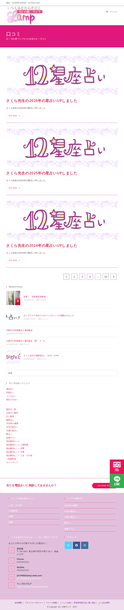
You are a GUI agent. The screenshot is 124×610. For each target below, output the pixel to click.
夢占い (9, 434)
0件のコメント (41, 300)
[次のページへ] (114, 277)
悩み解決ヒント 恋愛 (15, 448)
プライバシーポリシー (34, 602)
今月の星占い (12, 426)
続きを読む (16, 115)
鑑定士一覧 (11, 409)
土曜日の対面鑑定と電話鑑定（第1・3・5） (26, 340)
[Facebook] (76, 545)
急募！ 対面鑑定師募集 (35, 296)
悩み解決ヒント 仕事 (15, 451)
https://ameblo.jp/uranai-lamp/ (32, 586)
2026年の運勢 (12, 423)
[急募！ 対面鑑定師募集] (13, 298)
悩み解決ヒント (13, 441)
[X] (68, 545)
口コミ (43, 38)
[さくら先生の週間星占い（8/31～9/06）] (13, 357)
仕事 (10, 516)
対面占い (10, 392)
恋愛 (10, 522)
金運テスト (11, 437)
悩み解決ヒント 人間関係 (17, 444)
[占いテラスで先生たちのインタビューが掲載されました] (13, 317)
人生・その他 (15, 505)
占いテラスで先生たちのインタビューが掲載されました (49, 315)
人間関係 (12, 510)
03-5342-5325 (105, 485)
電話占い (10, 389)
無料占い (10, 420)
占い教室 (10, 416)
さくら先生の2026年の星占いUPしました (42, 100)
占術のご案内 (12, 412)
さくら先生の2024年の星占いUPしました (42, 245)
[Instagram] (84, 545)
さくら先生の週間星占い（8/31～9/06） (42, 355)
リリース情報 (51, 602)
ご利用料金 (11, 459)
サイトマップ (12, 462)
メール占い (11, 396)
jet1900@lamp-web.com (29, 578)
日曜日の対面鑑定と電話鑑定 (19, 330)
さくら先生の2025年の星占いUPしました (42, 172)
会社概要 (18, 602)
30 (105, 277)
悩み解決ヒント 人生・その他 (19, 455)
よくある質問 (104, 602)
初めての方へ (12, 399)
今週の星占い (12, 430)
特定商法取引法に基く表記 (85, 602)
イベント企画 (65, 602)
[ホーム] (7, 38)
